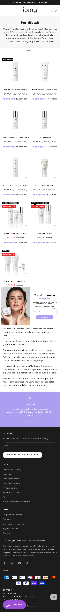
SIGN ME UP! (44, 317)
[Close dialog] (57, 288)
